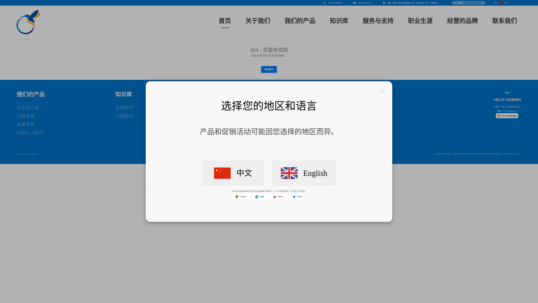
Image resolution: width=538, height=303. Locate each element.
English (315, 173)
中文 (244, 173)
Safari (299, 197)
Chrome (243, 197)
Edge (262, 197)
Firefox (280, 197)
